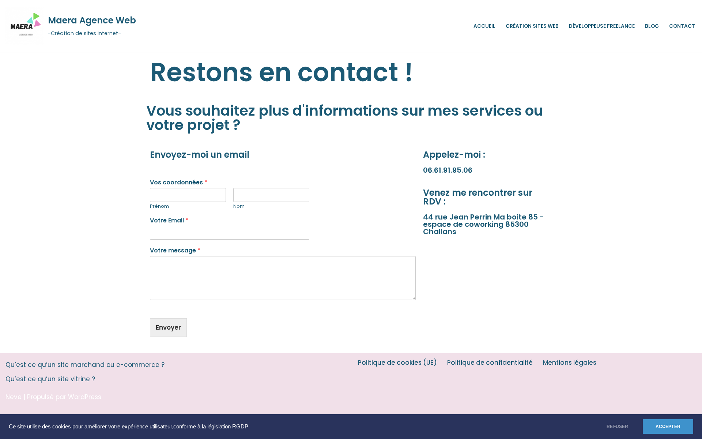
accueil (484, 26)
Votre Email (169, 221)
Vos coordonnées (178, 183)
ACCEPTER (668, 426)
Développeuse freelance (602, 26)
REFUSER (617, 426)
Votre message (175, 251)
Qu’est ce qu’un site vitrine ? (50, 379)
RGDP (240, 426)
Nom (239, 206)
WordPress (84, 397)
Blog (652, 26)
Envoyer (168, 327)
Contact (682, 26)
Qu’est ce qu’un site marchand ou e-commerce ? (85, 364)
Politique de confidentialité (490, 362)
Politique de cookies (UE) (397, 362)
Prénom (159, 206)
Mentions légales (569, 362)
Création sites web (532, 26)
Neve (13, 397)
